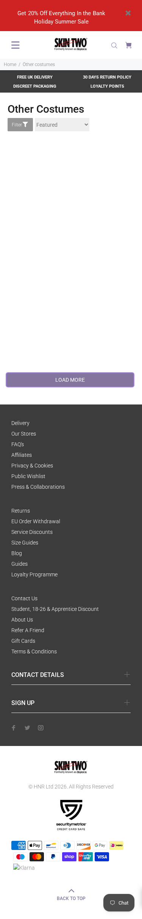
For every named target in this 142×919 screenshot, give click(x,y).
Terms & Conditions (34, 651)
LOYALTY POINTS (107, 86)
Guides (19, 564)
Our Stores (23, 434)
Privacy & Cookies (32, 466)
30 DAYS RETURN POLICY (107, 77)
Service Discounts (32, 532)
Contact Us (24, 598)
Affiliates (21, 455)
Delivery (20, 423)
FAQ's (17, 444)
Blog (16, 553)
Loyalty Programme (34, 574)
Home (10, 64)
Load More (70, 380)
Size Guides (24, 543)
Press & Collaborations (38, 487)
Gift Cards (23, 641)
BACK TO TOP (71, 898)
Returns (20, 511)
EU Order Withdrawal (35, 521)
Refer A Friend (27, 630)
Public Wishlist (28, 476)
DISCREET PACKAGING (34, 86)
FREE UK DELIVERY (35, 77)
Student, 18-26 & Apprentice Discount (55, 609)
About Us (22, 620)
